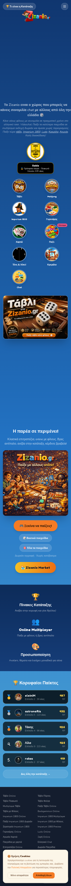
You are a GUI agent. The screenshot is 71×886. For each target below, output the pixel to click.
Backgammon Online (48, 811)
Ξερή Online (44, 836)
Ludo (44, 132)
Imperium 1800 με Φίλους (50, 821)
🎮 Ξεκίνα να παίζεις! (35, 526)
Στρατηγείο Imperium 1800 (16, 826)
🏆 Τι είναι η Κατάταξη (19, 6)
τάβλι (19, 132)
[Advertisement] (35, 65)
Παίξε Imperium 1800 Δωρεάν (17, 821)
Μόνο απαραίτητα (19, 875)
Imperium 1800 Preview (49, 826)
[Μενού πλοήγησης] (64, 6)
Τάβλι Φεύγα (44, 801)
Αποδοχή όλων (44, 875)
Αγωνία (64, 132)
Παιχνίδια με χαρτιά (12, 842)
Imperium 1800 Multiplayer (51, 816)
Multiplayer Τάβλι (11, 806)
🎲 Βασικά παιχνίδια (35, 537)
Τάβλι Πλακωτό (10, 801)
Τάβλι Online (9, 795)
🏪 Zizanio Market (35, 567)
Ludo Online (44, 831)
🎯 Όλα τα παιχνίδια (35, 547)
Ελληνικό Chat (45, 842)
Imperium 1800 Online (14, 816)
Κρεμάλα (53, 132)
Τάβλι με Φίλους (11, 811)
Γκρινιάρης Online (12, 831)
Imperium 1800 (31, 132)
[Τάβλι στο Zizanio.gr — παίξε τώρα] (35, 317)
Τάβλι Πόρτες (44, 795)
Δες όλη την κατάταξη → (35, 773)
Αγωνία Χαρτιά (10, 836)
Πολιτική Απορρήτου (21, 867)
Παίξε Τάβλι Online (47, 806)
